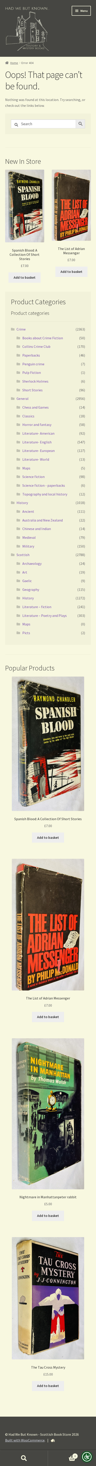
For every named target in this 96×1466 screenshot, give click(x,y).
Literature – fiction (36, 607)
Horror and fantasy (36, 424)
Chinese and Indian (36, 528)
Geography (30, 589)
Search (24, 1458)
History (22, 502)
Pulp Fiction (31, 372)
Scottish (23, 554)
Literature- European (38, 450)
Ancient (28, 511)
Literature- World (35, 459)
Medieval (29, 537)
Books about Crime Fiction (42, 338)
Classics (28, 416)
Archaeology (32, 563)
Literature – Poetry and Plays (44, 615)
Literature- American (38, 433)
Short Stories (32, 390)
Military (28, 546)
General (23, 398)
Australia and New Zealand (42, 520)
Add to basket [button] (24, 277)
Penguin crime (33, 364)
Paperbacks (31, 355)
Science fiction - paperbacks (43, 485)
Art (24, 572)
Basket (62, 1454)
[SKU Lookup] (52, 1440)
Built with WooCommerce (25, 1440)
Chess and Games (35, 407)
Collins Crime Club (36, 346)
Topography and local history (44, 494)
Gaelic (27, 581)
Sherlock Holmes (35, 381)
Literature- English (37, 442)
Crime (21, 329)
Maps (26, 468)
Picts (26, 633)
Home (14, 63)
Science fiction (33, 476)
